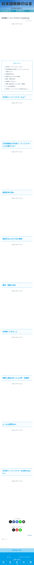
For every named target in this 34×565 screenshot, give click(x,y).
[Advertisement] (17, 42)
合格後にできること (10, 81)
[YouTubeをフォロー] (17, 529)
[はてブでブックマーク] (17, 521)
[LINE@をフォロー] (20, 529)
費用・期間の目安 (10, 79)
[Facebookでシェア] (13, 521)
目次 (14, 63)
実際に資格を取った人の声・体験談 (15, 84)
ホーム (9, 557)
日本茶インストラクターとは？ (14, 66)
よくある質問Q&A (10, 86)
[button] (23, 521)
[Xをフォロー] (13, 529)
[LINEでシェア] (20, 521)
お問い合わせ (17, 559)
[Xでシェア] (10, 521)
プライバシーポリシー (25, 557)
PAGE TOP (17, 550)
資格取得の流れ (9, 74)
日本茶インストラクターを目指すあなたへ (17, 89)
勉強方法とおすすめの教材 (12, 76)
